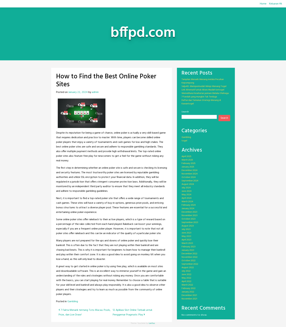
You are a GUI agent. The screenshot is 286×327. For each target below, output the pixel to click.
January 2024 (188, 208)
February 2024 (189, 205)
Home (263, 4)
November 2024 (190, 174)
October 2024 (189, 177)
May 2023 (186, 236)
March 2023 (187, 243)
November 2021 (189, 299)
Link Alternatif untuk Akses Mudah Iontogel (203, 90)
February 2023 (188, 247)
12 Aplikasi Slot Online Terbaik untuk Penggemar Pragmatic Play (132, 312)
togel (184, 141)
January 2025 (188, 167)
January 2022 (188, 292)
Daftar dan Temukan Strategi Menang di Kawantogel (201, 102)
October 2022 (188, 261)
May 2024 (186, 195)
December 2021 (189, 295)
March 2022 (187, 285)
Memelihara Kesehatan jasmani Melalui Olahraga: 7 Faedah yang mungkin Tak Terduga (205, 95)
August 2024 (188, 184)
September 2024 (190, 181)
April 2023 (186, 240)
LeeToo (152, 323)
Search (185, 112)
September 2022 (190, 264)
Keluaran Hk (275, 4)
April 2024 (186, 198)
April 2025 (186, 156)
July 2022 (186, 271)
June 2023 (186, 233)
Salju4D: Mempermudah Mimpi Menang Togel (204, 86)
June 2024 (186, 191)
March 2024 (187, 202)
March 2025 (187, 160)
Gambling (72, 301)
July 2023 (186, 229)
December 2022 (189, 254)
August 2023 (188, 226)
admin (95, 92)
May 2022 (186, 278)
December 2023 (189, 212)
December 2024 (189, 170)
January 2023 (188, 250)
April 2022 (186, 281)
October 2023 (188, 219)
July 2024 (186, 188)
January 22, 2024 (78, 92)
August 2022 (188, 267)
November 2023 (189, 215)
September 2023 (190, 222)
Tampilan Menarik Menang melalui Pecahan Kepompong (203, 81)
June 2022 (186, 274)
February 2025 (188, 163)
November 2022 (189, 257)
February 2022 (188, 288)
